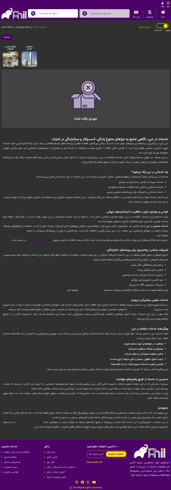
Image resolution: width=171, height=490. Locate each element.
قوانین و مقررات (11, 472)
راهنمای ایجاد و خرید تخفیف (17, 452)
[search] (33, 13)
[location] (84, 13)
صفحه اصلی (7, 27)
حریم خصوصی (10, 467)
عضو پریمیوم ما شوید (56, 477)
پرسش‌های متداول (12, 462)
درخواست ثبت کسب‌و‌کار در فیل (61, 467)
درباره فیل (51, 452)
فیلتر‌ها (7, 37)
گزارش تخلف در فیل (56, 472)
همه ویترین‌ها (23, 27)
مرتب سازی (144, 27)
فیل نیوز (50, 462)
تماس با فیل (52, 457)
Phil (79, 488)
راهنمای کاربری (10, 457)
